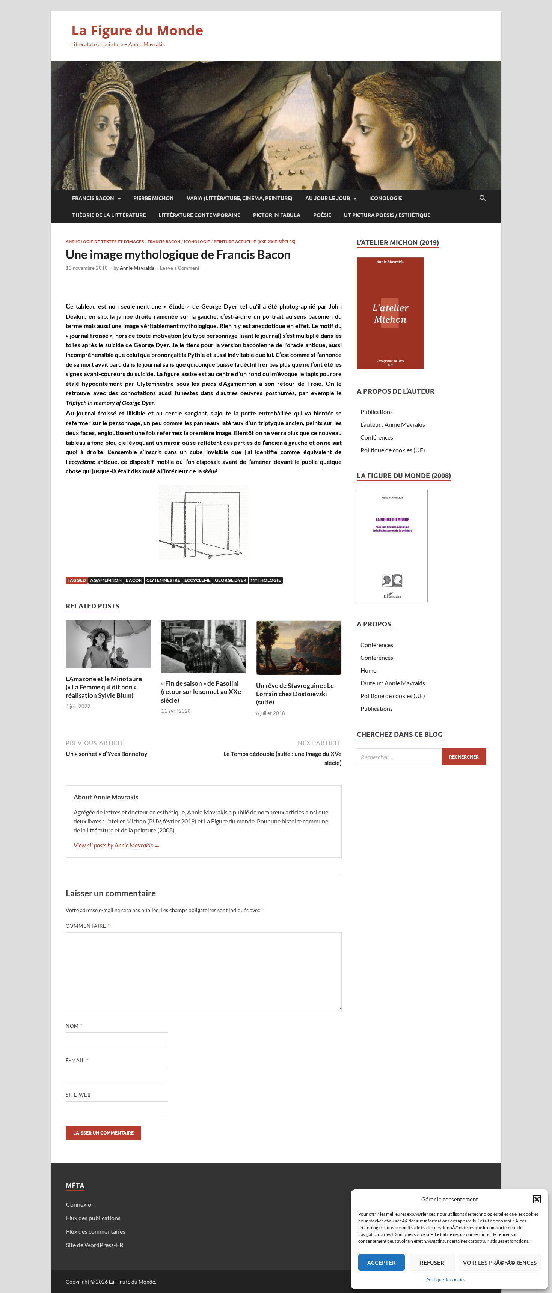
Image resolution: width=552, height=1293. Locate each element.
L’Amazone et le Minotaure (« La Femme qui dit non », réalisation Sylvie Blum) (104, 687)
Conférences (376, 437)
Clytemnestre (163, 580)
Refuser (432, 1262)
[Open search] (482, 198)
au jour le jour (327, 198)
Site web (78, 1095)
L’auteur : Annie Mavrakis (392, 424)
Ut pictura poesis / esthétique (387, 215)
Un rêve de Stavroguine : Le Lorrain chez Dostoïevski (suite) (295, 694)
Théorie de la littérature (109, 215)
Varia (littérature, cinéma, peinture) (240, 198)
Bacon (134, 580)
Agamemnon (106, 580)
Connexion (80, 1204)
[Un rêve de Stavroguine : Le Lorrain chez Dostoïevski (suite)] (299, 649)
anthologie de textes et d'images (105, 241)
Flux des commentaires (95, 1231)
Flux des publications (93, 1217)
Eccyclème (197, 580)
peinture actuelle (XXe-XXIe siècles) (255, 241)
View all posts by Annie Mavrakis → (117, 845)
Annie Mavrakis (137, 268)
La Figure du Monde (137, 30)
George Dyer (230, 580)
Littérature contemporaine (199, 215)
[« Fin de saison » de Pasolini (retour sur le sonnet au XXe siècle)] (204, 649)
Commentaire (88, 926)
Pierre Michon (153, 198)
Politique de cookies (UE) (392, 449)
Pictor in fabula (276, 215)
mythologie (265, 580)
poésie (322, 215)
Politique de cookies (445, 1279)
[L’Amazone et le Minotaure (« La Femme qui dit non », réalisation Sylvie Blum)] (108, 646)
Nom (74, 1026)
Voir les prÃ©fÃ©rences (500, 1262)
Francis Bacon (93, 198)
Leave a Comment (179, 268)
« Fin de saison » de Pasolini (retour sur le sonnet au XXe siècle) (201, 691)
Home (368, 670)
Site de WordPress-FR (94, 1244)
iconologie (385, 198)
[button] (537, 1199)
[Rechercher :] (421, 756)
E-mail (77, 1060)
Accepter (381, 1262)
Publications (376, 411)
